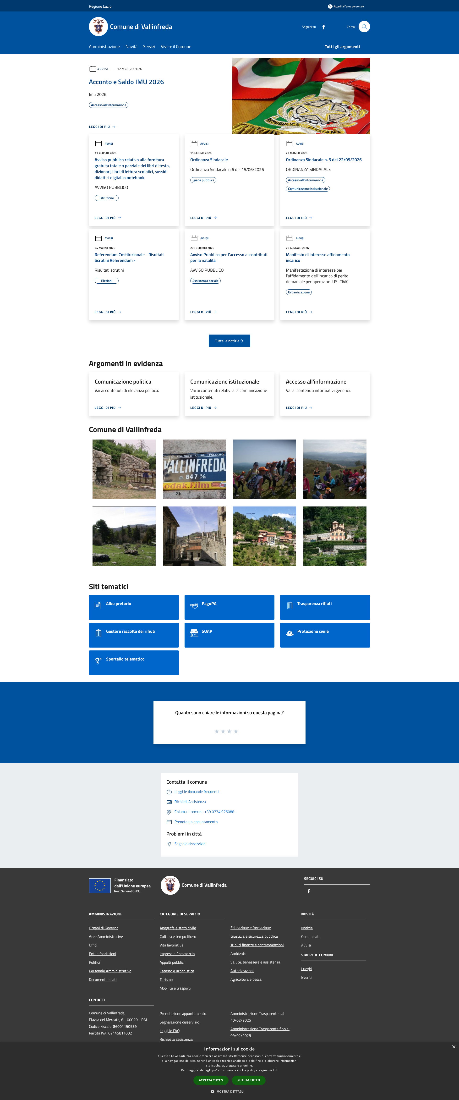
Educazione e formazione (250, 927)
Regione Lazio (100, 6)
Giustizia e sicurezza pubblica (254, 936)
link (275, 1070)
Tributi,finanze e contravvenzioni (257, 945)
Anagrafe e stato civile (178, 928)
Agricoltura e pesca (246, 979)
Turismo (166, 979)
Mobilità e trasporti (175, 988)
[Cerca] (364, 26)
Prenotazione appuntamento (183, 1013)
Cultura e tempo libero (178, 936)
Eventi (306, 977)
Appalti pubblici (172, 962)
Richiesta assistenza (176, 1039)
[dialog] (229, 1071)
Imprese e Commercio (177, 954)
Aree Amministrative (106, 936)
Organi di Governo (103, 928)
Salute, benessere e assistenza (255, 962)
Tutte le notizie (227, 341)
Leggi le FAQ (170, 1031)
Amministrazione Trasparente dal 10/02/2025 (257, 1017)
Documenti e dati (103, 979)
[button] (229, 1091)
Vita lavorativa (171, 945)
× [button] (453, 1047)
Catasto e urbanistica (177, 971)
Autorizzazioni (242, 971)
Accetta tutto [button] (211, 1080)
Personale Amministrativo (110, 971)
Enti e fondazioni (102, 954)
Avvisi (102, 68)
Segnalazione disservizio (179, 1022)
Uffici (93, 945)
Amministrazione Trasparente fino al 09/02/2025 (260, 1032)
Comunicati (310, 936)
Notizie (307, 928)
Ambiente (238, 953)
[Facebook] (322, 26)
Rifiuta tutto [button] (248, 1080)
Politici (94, 962)
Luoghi (306, 969)
